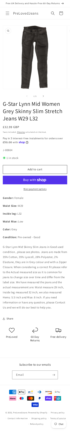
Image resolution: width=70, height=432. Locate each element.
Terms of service (58, 418)
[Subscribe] (53, 374)
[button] (7, 13)
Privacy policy (58, 412)
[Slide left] (27, 96)
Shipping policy (39, 418)
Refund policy (36, 424)
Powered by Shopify (37, 412)
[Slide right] (43, 96)
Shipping (21, 132)
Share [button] (10, 318)
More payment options (35, 188)
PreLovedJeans (20, 412)
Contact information (18, 418)
